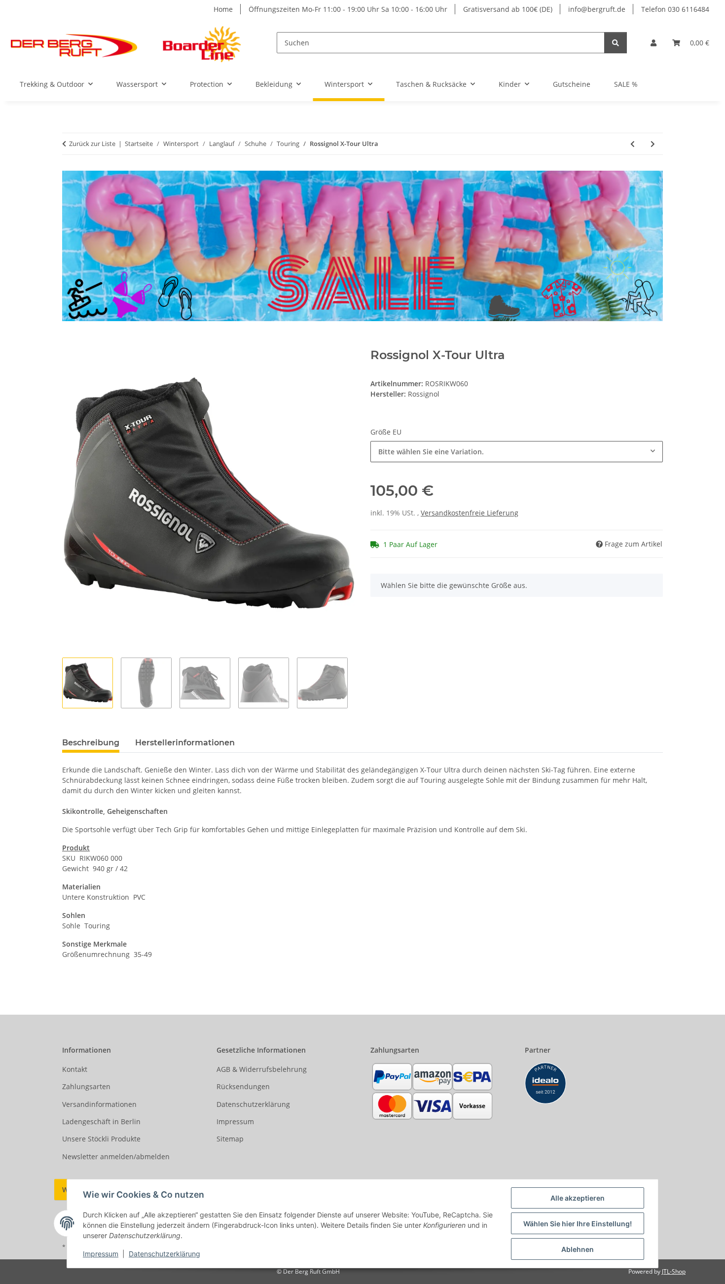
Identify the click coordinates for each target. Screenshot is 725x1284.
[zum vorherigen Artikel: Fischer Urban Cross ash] (632, 143)
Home (223, 9)
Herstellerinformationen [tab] (185, 742)
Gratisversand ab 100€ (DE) (507, 9)
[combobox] (516, 451)
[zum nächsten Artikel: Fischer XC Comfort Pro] (653, 143)
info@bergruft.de (596, 9)
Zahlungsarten (86, 1086)
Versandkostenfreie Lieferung (469, 512)
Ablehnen (577, 1249)
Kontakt (74, 1069)
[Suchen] (615, 42)
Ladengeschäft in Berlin (101, 1121)
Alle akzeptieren (577, 1198)
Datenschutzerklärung (164, 1253)
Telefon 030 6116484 (675, 9)
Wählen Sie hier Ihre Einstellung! (577, 1223)
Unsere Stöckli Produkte (101, 1138)
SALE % (626, 84)
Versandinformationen (99, 1104)
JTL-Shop (674, 1271)
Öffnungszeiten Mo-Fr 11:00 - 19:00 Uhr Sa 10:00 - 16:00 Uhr (348, 9)
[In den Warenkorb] (70, 342)
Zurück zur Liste (92, 143)
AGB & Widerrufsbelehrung (262, 1069)
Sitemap (230, 1138)
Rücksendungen (243, 1086)
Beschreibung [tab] (90, 742)
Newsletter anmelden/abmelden (116, 1156)
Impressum (100, 1253)
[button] (653, 43)
